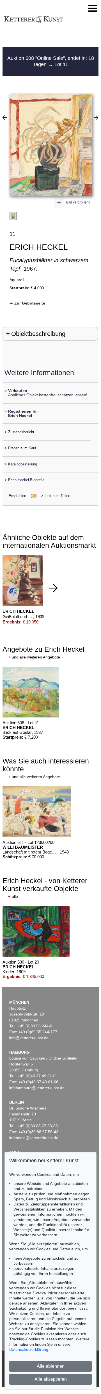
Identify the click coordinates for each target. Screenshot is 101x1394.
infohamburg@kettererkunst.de (37, 1088)
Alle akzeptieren (51, 1379)
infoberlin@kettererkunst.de (33, 1137)
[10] (96, 117)
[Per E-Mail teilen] (32, 496)
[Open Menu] (93, 8)
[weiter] (53, 587)
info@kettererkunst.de (29, 1038)
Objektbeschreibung (38, 333)
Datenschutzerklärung (28, 1349)
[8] (5, 117)
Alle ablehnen (51, 1366)
